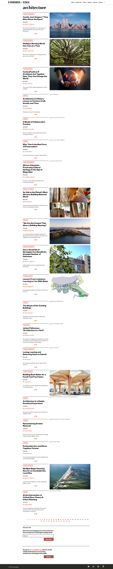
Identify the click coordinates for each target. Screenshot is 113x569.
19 (65, 519)
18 (63, 519)
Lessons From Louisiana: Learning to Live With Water (35, 280)
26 (82, 519)
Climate (95, 2)
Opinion (89, 2)
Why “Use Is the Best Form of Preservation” (35, 145)
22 (72, 519)
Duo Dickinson (28, 108)
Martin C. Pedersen (29, 24)
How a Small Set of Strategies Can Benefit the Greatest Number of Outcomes (34, 252)
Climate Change (28, 40)
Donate (101, 2)
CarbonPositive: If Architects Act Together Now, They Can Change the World (35, 75)
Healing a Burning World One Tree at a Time (34, 44)
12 (49, 519)
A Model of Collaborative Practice (34, 122)
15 (56, 519)
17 (60, 519)
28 (87, 519)
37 (61, 521)
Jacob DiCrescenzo (29, 408)
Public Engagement (29, 14)
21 (70, 519)
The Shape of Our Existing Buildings (34, 306)
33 (51, 521)
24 (77, 519)
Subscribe (78, 2)
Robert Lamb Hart (29, 230)
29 (41, 521)
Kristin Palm (27, 359)
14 (53, 519)
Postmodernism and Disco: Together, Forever (35, 447)
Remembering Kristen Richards (33, 424)
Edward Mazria (28, 83)
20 (68, 519)
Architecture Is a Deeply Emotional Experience (34, 402)
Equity (25, 492)
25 (80, 519)
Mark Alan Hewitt (28, 51)
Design (25, 95)
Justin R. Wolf (28, 151)
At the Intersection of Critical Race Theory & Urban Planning (33, 497)
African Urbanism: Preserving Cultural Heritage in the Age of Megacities (32, 168)
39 (66, 521)
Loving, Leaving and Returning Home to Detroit (35, 353)
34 (53, 521)
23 (75, 519)
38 (64, 521)
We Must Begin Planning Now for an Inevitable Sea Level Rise (34, 470)
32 (48, 521)
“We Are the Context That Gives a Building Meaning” (34, 224)
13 (51, 519)
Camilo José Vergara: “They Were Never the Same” (35, 18)
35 (56, 521)
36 (59, 521)
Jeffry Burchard (28, 313)
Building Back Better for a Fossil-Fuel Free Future (34, 375)
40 (69, 521)
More (35, 33)
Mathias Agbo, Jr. (30, 177)
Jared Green (27, 382)
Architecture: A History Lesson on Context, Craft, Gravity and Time (34, 100)
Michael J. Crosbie (29, 129)
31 (46, 521)
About (73, 2)
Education (26, 325)
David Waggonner (29, 286)
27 (85, 519)
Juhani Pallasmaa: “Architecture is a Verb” (33, 329)
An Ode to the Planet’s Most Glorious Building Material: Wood (35, 194)
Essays (84, 2)
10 (44, 519)
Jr (24, 177)
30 (44, 521)
